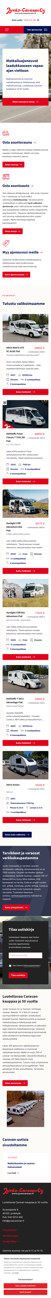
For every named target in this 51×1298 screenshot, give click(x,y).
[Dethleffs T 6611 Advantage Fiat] (25, 679)
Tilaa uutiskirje (18, 975)
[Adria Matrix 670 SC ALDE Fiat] (25, 328)
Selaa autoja (11, 231)
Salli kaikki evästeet (25, 1286)
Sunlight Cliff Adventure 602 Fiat (14, 527)
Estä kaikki (25, 1292)
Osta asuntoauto (15, 186)
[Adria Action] (25, 765)
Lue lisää (15, 1273)
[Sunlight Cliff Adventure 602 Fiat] (25, 503)
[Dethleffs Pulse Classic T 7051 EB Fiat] (25, 414)
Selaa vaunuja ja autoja (23, 101)
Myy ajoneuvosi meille (20, 252)
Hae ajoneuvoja (34, 29)
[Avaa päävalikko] (7, 29)
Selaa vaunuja (11, 164)
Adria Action (13, 785)
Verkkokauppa (10, 1236)
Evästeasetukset (25, 1279)
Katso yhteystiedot (14, 907)
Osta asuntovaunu (17, 142)
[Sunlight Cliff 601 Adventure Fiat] (25, 593)
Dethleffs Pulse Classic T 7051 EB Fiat (15, 437)
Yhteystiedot (9, 1230)
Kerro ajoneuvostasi (14, 274)
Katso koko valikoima (15, 834)
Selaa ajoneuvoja (13, 1083)
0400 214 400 (24, 20)
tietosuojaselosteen (32, 965)
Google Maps (9, 1241)
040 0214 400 (15, 1217)
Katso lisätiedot (24, 392)
